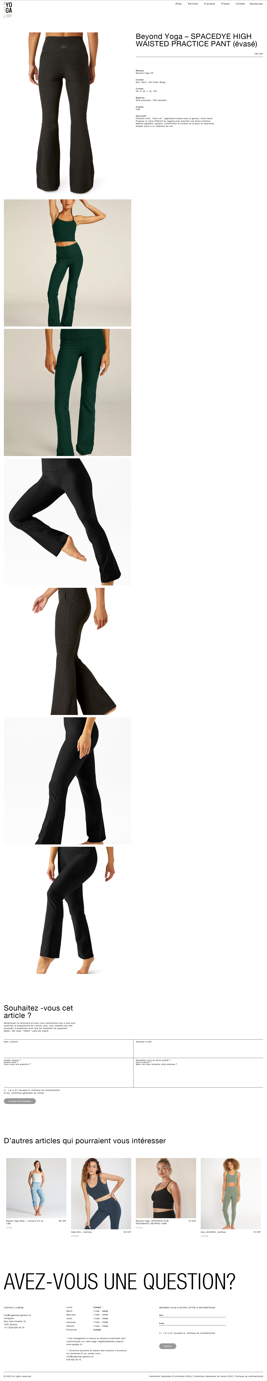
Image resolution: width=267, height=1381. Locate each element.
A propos (209, 3)
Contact (240, 3)
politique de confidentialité (46, 1090)
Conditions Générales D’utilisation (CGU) (170, 1376)
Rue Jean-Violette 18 (15, 1321)
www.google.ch (74, 1344)
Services (193, 3)
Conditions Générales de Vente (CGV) (213, 1376)
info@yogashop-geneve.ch (17, 1315)
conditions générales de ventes (27, 1093)
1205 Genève (10, 1324)
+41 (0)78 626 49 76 (14, 1327)
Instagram (9, 1318)
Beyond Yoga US (144, 73)
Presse (225, 3)
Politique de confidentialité (249, 1376)
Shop (179, 3)
